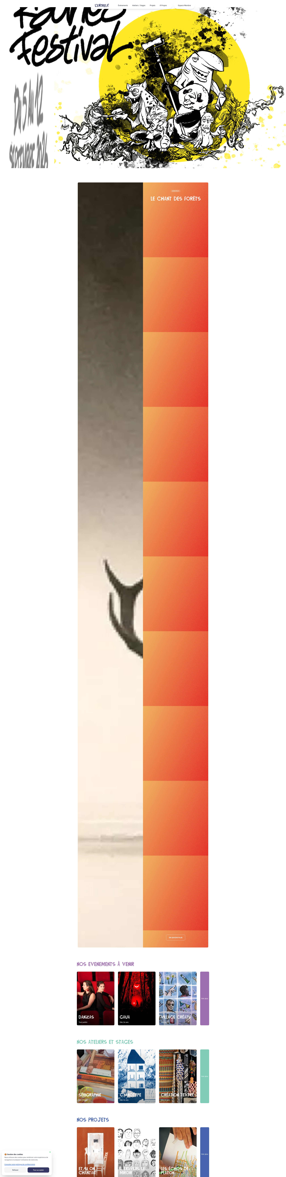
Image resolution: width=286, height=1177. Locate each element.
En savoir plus (175, 938)
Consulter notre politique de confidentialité (19, 1164)
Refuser (15, 1170)
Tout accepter (38, 1170)
